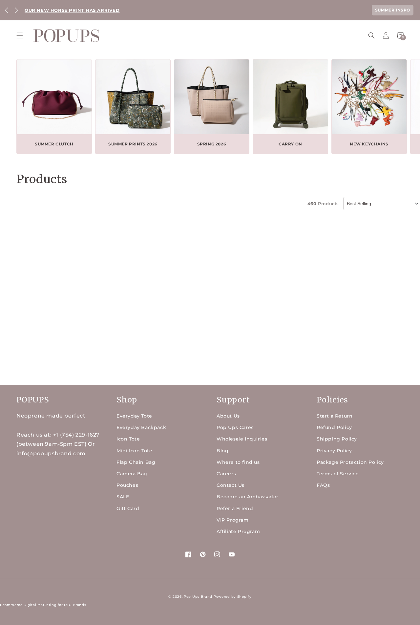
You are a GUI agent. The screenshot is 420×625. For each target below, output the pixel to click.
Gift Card (127, 508)
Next (16, 10)
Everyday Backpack (141, 427)
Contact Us (230, 485)
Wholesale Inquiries (242, 439)
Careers (226, 474)
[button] (19, 35)
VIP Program (233, 520)
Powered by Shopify (233, 596)
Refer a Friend (235, 508)
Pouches (127, 485)
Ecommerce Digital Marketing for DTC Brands (43, 605)
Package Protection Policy (350, 462)
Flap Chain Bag (135, 462)
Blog (222, 451)
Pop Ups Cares (235, 427)
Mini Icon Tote (134, 451)
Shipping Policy (337, 439)
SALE (122, 497)
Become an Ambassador (248, 497)
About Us (228, 416)
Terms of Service (338, 474)
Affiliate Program (238, 531)
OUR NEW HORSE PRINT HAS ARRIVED (72, 10)
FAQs (323, 485)
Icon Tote (128, 439)
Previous (6, 10)
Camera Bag (131, 474)
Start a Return (334, 416)
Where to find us (238, 462)
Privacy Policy (334, 451)
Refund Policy (334, 427)
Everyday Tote (134, 416)
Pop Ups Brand (198, 596)
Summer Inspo (392, 10)
